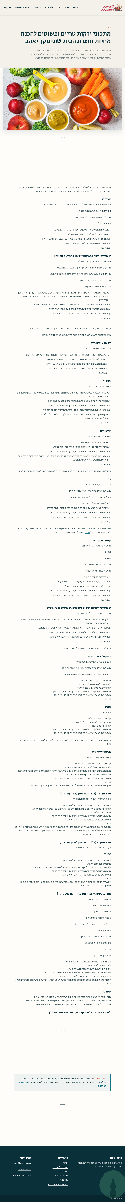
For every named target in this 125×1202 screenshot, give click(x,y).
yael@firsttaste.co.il (22, 1163)
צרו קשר (7, 7)
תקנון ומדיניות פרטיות (58, 1184)
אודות (66, 7)
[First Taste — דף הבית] (111, 7)
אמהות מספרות (22, 7)
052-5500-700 (24, 1169)
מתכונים (37, 7)
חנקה (87, 532)
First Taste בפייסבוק (21, 1175)
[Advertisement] (62, 156)
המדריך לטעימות (52, 7)
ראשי (75, 7)
